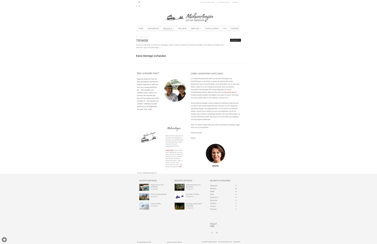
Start (137, 37)
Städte (141, 37)
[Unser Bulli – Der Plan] (179, 196)
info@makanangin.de (150, 173)
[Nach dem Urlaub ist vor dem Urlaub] (179, 187)
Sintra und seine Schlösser (159, 194)
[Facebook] (136, 7)
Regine (215, 166)
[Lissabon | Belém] (144, 206)
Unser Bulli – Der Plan (192, 194)
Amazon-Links (229, 92)
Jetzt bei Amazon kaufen (174, 242)
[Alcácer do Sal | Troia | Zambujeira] (144, 187)
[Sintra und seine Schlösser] (144, 196)
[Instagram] (139, 7)
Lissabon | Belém (156, 203)
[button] (139, 2)
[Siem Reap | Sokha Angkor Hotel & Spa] (179, 206)
